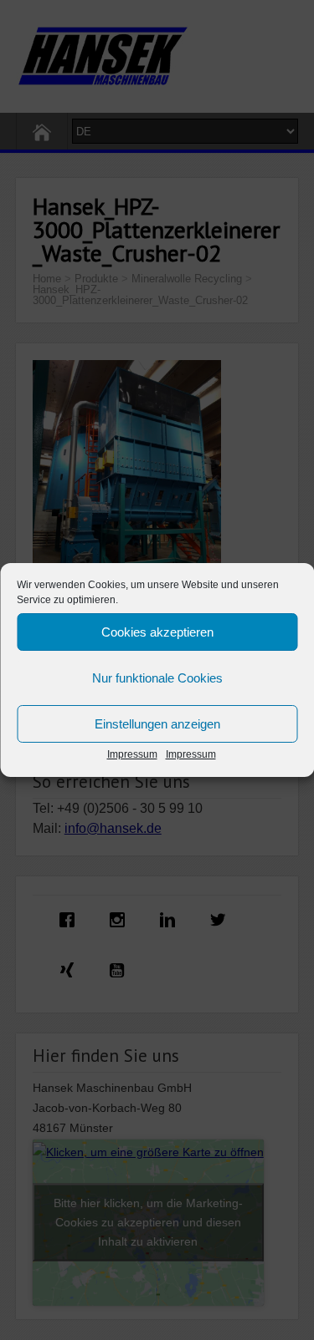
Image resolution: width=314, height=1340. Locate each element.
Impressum (132, 754)
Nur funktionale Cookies (157, 678)
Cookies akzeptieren (157, 632)
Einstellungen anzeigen (157, 724)
